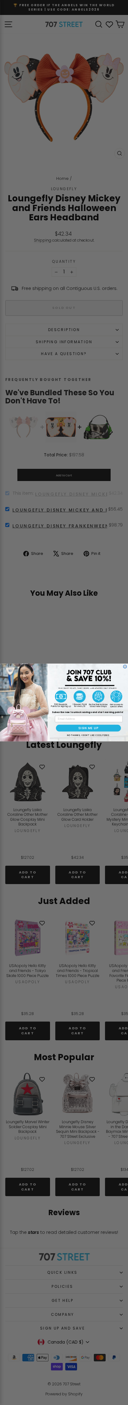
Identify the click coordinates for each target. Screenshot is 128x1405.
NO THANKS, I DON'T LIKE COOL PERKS (88, 735)
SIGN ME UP (88, 728)
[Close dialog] (125, 666)
